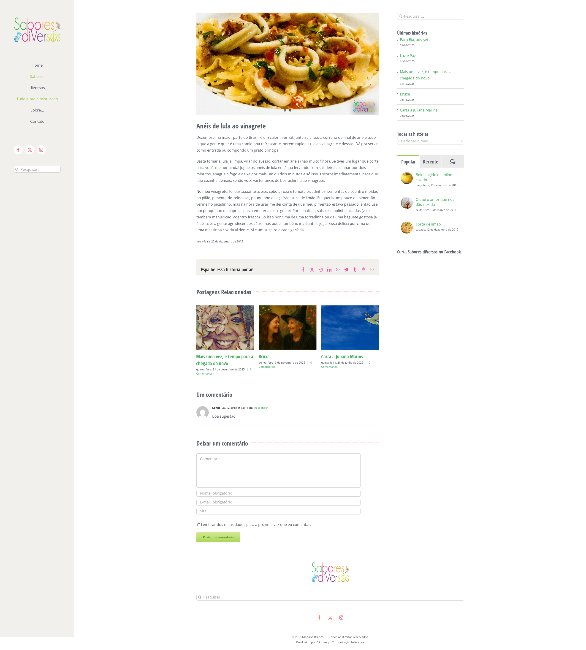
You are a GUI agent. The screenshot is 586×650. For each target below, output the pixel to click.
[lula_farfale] (287, 64)
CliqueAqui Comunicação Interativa (340, 635)
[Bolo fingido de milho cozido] (407, 175)
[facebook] (319, 610)
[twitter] (330, 610)
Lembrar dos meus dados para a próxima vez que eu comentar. (256, 517)
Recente (430, 161)
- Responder (260, 401)
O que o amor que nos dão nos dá (435, 202)
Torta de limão (428, 224)
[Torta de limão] (407, 224)
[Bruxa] (225, 307)
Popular (408, 161)
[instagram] (341, 610)
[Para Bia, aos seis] (350, 307)
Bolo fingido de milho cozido (434, 177)
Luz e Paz (408, 55)
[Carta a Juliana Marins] (288, 307)
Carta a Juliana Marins (280, 356)
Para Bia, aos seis (337, 356)
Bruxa (201, 356)
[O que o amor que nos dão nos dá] (407, 200)
